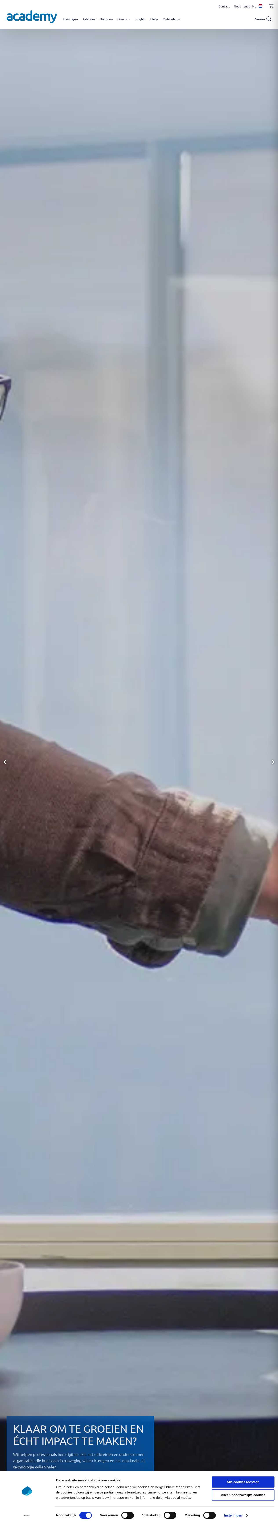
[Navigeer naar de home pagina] (32, 16)
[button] (5, 762)
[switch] (127, 1515)
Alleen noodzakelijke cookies (243, 1495)
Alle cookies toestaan (243, 1482)
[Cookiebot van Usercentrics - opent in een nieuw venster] (26, 1515)
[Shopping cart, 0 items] (270, 8)
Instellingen (233, 1515)
